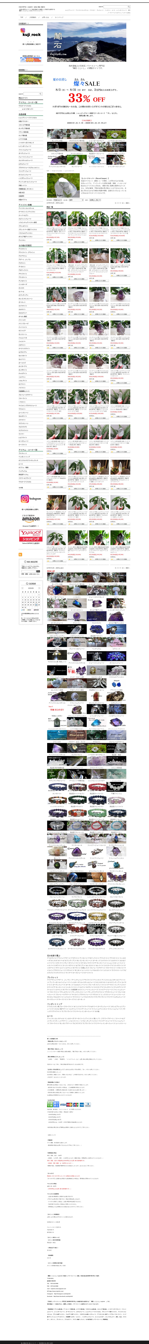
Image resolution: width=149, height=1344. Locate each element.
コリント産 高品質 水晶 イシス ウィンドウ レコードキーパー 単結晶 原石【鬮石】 (120, 443)
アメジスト (97, 980)
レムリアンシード (69, 10)
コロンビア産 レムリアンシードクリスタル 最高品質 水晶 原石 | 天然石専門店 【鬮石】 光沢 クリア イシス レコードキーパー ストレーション (56, 231)
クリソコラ (55, 963)
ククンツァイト (101, 985)
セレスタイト (90, 965)
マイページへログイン (115, 12)
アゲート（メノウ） (64, 980)
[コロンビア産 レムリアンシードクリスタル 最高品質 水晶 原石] (120, 361)
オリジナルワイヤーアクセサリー (85, 1006)
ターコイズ (22, 363)
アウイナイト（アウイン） (27, 252)
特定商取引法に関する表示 (46, 1343)
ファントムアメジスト (99, 1009)
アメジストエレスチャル (82, 10)
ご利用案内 (32, 17)
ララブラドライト (100, 997)
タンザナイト (118, 965)
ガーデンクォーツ (59, 985)
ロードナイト (88, 973)
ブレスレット (100, 10)
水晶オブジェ (23, 199)
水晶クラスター (23, 121)
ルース (113, 10)
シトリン (120, 963)
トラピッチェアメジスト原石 (28, 222)
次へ (123, 203)
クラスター (92, 10)
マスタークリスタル (57, 170)
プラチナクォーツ (111, 992)
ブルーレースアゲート (97, 968)
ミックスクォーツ (107, 994)
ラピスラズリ (88, 997)
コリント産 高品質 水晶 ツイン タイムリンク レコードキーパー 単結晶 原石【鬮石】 (98, 443)
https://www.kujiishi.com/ (56, 1291)
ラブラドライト (59, 973)
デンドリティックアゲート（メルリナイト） (65, 1021)
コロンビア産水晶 (24, 125)
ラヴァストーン (117, 970)
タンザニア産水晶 (24, 128)
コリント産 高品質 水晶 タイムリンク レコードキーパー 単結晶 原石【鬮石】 (56, 478)
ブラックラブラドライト (95, 992)
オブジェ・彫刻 (23, 467)
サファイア (92, 963)
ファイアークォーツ (105, 989)
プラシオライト (65, 992)
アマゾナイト (104, 958)
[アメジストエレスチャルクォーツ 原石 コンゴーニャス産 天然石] (78, 294)
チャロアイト (118, 987)
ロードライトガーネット (77, 999)
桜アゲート (64, 1009)
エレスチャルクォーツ (87, 982)
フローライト (110, 968)
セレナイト (99, 965)
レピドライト (23, 437)
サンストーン (101, 963)
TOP (21, 17)
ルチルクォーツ (119, 997)
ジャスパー (69, 987)
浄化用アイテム (23, 474)
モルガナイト (97, 970)
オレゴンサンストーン (84, 960)
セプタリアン (80, 965)
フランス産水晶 (23, 132)
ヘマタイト (119, 968)
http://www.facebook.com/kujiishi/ (63, 1296)
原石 (129, 10)
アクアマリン (51, 980)
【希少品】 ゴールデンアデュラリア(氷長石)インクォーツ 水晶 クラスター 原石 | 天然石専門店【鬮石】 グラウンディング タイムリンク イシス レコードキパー (77, 268)
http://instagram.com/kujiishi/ (62, 1293)
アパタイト (83, 958)
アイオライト (51, 958)
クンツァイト (75, 963)
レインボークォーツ (121, 10)
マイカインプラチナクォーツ (81, 994)
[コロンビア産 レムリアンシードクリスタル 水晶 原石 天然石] (56, 218)
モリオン (78, 970)
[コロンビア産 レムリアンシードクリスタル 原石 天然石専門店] (78, 502)
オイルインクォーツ (25, 175)
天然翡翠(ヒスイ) (24, 391)
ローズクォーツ (78, 973)
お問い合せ (45, 17)
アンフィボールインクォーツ (59, 982)
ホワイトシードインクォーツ (88, 989)
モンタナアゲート (66, 1023)
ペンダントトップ (24, 457)
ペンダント (108, 10)
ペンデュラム (23, 471)
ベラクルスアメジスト (26, 233)
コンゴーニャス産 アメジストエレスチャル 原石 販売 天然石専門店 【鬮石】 (77, 305)
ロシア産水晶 (23, 135)
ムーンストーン (87, 970)
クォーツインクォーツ (26, 157)
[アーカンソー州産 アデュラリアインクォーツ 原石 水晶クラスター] (78, 255)
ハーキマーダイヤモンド (26, 143)
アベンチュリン (77, 980)
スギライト (58, 965)
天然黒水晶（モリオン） (26, 189)
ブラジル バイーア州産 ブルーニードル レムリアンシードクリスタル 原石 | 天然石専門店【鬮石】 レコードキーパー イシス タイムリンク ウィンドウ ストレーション (78, 231)
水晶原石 (21, 196)
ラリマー (69, 973)
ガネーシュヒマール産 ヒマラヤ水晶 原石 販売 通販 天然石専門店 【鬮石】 (120, 266)
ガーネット (96, 960)
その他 (97, 1011)
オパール (61, 960)
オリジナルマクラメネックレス (28, 460)
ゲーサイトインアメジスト (116, 985)
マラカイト (70, 970)
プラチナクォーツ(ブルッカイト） (29, 167)
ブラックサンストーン (78, 992)
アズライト (75, 958)
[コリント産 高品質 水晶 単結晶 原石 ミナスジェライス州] (120, 396)
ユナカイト (107, 970)
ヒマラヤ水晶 (23, 139)
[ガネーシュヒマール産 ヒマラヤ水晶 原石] (120, 255)
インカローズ (74, 982)
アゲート (67, 958)
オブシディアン (70, 960)
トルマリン (68, 968)
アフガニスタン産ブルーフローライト (60, 1006)
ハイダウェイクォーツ (26, 178)
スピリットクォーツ (25, 219)
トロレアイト (23, 380)
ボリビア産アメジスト (26, 236)
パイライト (22, 388)
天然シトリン (23, 185)
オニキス (54, 960)
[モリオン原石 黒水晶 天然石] (78, 537)
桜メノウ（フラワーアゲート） (104, 1018)
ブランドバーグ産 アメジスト (28, 229)
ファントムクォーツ (114, 1009)
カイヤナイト (105, 960)
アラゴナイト (114, 958)
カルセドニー (78, 985)
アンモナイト (23, 281)
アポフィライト (93, 958)
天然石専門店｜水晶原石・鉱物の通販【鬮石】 (32, 7)
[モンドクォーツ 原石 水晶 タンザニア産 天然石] (99, 467)
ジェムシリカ (111, 963)
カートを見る (126, 12)
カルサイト (115, 960)
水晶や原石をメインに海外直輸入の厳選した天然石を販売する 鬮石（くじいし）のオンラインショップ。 (37, 10)
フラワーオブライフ (25, 478)
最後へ (128, 203)
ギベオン (84, 963)
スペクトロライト (69, 965)
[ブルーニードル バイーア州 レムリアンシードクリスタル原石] (78, 218)
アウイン (60, 958)
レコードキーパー (27, 109)
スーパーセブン (79, 987)
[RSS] (20, 555)
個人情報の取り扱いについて (28, 1343)
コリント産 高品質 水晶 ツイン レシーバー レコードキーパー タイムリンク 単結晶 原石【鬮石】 (120, 407)
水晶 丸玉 (22, 192)
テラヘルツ (59, 968)
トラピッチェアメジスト (89, 1021)
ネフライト (76, 968)
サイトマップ (59, 17)
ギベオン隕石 (23, 316)
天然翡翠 (74, 989)
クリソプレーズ (65, 963)
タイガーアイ (108, 965)
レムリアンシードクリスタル (28, 117)
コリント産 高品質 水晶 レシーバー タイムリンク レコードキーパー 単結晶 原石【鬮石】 (77, 443)
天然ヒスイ (85, 968)
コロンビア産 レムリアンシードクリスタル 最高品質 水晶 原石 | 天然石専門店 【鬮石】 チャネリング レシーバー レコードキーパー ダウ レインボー (56, 550)
